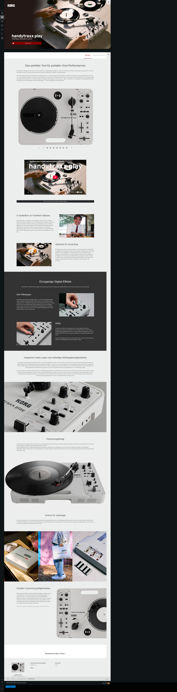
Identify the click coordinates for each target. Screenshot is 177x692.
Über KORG (2, 690)
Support (2, 30)
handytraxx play (31, 678)
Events (2, 26)
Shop (2, 38)
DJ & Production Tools (21, 678)
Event (110, 86)
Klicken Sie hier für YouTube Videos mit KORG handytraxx (55, 201)
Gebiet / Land (2, 682)
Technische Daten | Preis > (55, 654)
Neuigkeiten (2, 679)
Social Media (2, 685)
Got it (10, 686)
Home (2, 13)
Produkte (2, 17)
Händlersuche (2, 34)
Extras (2, 21)
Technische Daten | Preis (99, 55)
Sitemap (107, 679)
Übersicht (87, 55)
